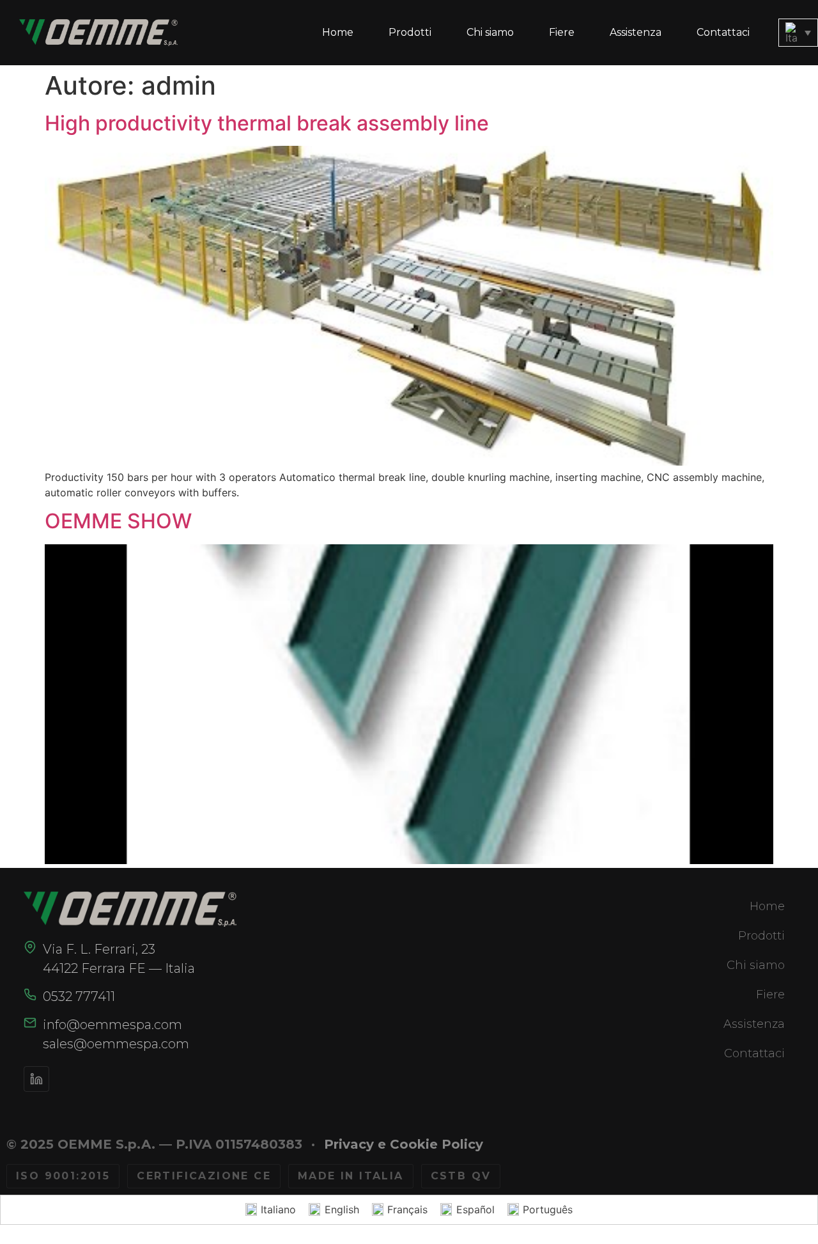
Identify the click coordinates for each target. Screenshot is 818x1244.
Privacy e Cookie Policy (403, 1144)
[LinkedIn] (36, 1079)
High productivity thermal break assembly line (267, 123)
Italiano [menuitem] (278, 1209)
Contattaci (723, 32)
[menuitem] (798, 33)
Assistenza (635, 32)
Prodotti (410, 32)
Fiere (562, 32)
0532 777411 (79, 996)
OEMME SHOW (118, 520)
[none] (798, 33)
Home (337, 32)
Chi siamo (490, 32)
